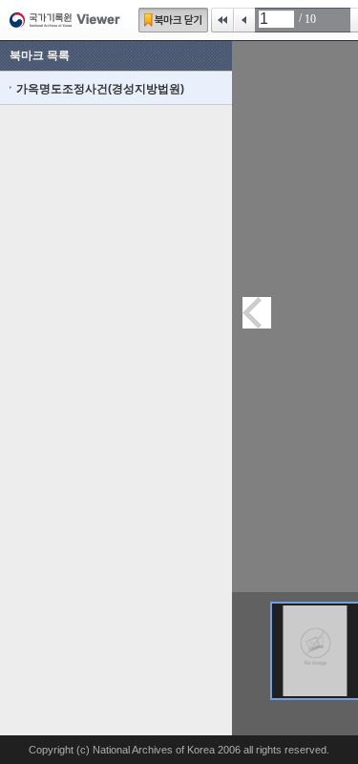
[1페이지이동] (315, 651)
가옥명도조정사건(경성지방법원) (100, 89)
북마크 (173, 20)
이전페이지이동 (256, 313)
